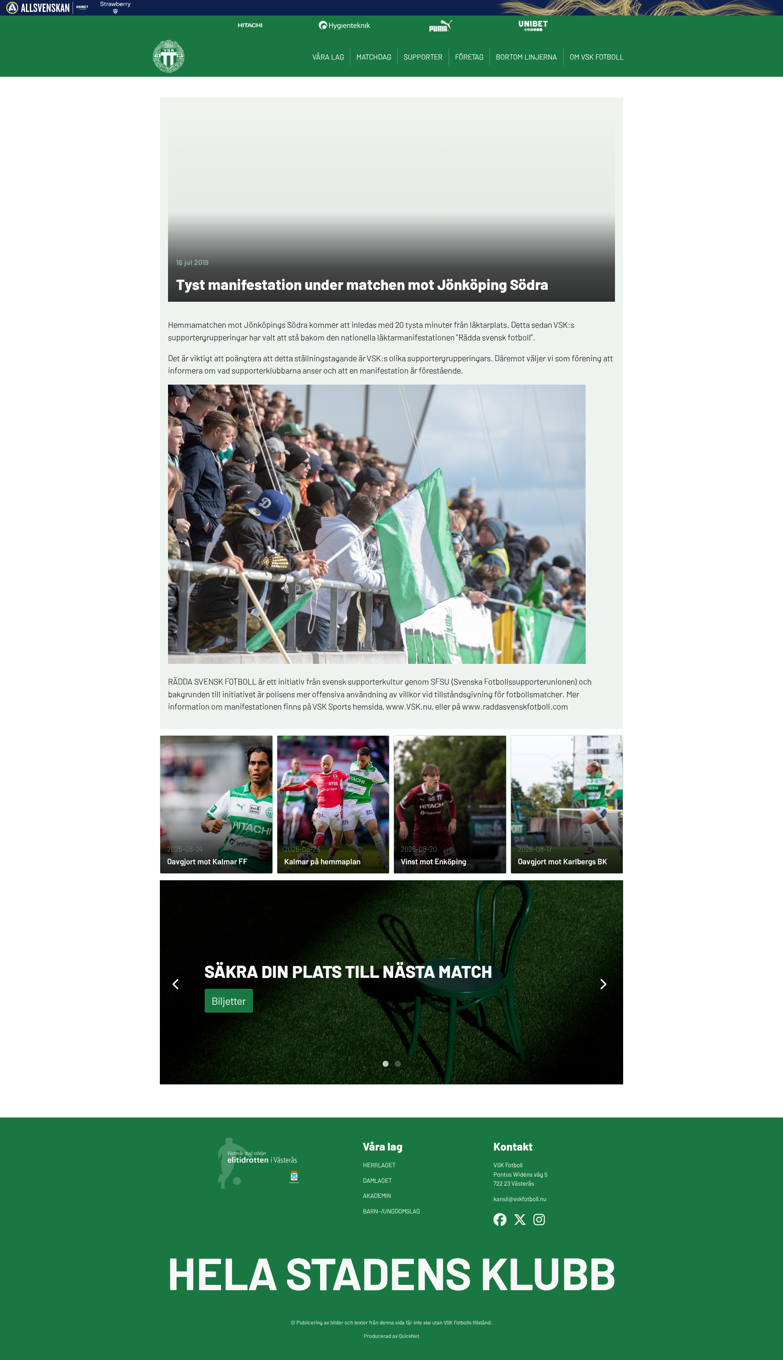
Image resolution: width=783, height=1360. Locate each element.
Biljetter (229, 1000)
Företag (469, 56)
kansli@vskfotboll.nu (519, 1198)
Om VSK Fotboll (597, 56)
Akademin (377, 1195)
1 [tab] (385, 1064)
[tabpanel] (391, 982)
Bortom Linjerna (526, 56)
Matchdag (373, 56)
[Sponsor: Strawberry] (115, 11)
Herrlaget (379, 1164)
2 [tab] (398, 1064)
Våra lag (328, 56)
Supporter (423, 56)
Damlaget (377, 1180)
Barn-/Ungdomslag (391, 1210)
